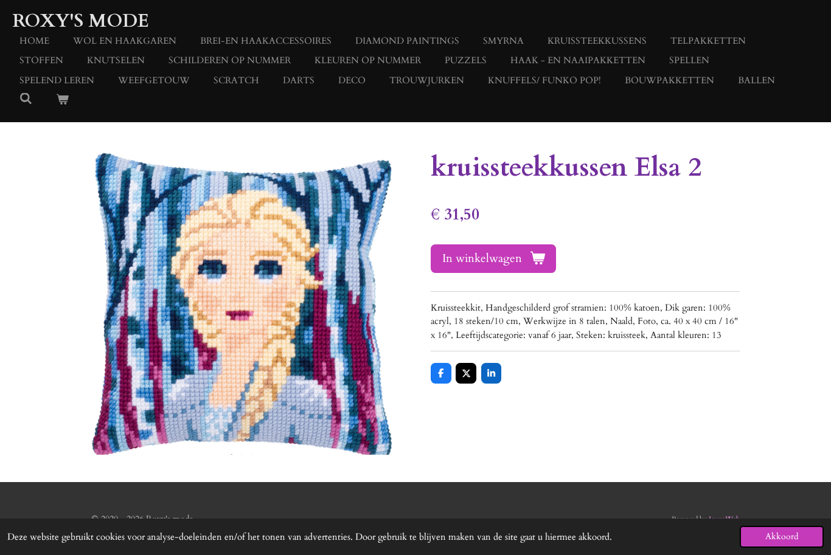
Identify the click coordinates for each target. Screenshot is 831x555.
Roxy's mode (80, 21)
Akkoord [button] (781, 536)
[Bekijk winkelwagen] (62, 100)
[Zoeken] (26, 99)
